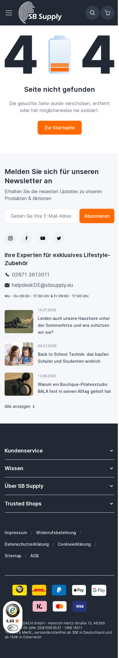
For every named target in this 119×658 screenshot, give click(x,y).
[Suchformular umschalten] (92, 13)
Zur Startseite (59, 128)
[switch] (13, 628)
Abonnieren (97, 216)
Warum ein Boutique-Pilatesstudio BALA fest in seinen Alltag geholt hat (74, 388)
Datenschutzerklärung (27, 544)
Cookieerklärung (74, 544)
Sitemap (13, 555)
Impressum (16, 532)
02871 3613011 (30, 275)
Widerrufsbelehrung (56, 532)
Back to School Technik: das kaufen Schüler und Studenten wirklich (73, 358)
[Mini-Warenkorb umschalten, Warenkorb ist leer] (107, 13)
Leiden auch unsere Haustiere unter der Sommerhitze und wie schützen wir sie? (74, 325)
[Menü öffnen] (10, 13)
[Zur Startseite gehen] (40, 12)
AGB (34, 555)
